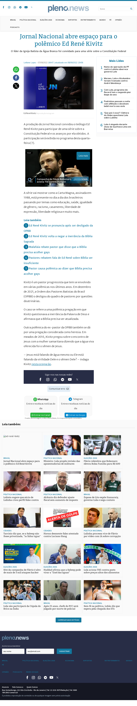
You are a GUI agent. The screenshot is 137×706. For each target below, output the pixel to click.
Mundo (102, 20)
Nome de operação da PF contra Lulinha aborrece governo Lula (116, 69)
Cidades (7, 531)
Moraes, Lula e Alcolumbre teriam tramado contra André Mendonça (117, 80)
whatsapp (14, 7)
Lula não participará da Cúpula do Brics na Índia (22, 607)
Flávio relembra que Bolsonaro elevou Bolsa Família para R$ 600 (102, 462)
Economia (60, 20)
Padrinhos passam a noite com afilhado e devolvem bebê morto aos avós (117, 103)
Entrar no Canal (42, 415)
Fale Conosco (17, 687)
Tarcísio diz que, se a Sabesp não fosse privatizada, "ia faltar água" (22, 535)
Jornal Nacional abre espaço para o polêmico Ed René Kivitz (21, 462)
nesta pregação (41, 364)
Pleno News (68, 8)
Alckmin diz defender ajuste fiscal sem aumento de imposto (61, 498)
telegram (20, 7)
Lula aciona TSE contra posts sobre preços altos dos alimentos (101, 571)
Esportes (72, 20)
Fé (110, 20)
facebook (3, 7)
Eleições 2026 (46, 20)
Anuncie (5, 687)
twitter (31, 7)
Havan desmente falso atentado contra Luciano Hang (61, 535)
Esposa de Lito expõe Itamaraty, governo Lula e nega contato (101, 498)
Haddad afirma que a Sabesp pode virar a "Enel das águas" (62, 571)
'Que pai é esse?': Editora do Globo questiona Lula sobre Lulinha (116, 115)
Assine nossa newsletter (11, 646)
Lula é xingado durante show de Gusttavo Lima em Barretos (117, 126)
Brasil (13, 20)
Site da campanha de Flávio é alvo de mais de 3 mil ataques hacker (22, 571)
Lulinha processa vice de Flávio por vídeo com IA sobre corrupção (102, 535)
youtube (26, 7)
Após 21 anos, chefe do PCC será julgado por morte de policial (61, 607)
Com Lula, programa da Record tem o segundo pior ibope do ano (117, 92)
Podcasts (14, 27)
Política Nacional (28, 20)
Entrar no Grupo (76, 415)
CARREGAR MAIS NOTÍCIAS (68, 620)
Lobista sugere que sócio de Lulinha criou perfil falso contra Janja (21, 500)
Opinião (118, 20)
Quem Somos (32, 687)
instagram (9, 7)
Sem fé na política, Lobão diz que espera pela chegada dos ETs (102, 607)
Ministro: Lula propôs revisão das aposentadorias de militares (62, 462)
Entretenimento (88, 20)
